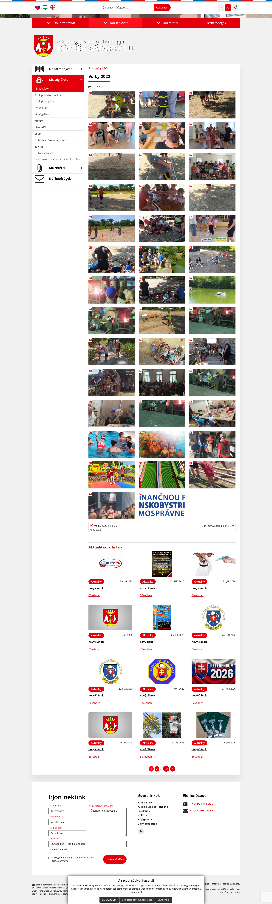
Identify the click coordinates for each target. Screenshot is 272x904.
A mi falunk (145, 802)
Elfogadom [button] (109, 899)
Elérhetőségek (216, 23)
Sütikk (237, 892)
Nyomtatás (211, 889)
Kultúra (39, 121)
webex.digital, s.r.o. (53, 890)
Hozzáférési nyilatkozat (229, 889)
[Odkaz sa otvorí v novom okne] (141, 831)
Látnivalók (41, 127)
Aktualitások (42, 88)
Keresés (164, 7)
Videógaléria (42, 114)
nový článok (96, 588)
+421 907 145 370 (201, 804)
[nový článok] (110, 564)
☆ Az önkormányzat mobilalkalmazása (57, 159)
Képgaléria (145, 819)
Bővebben (94, 595)
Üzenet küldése (115, 859)
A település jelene (45, 101)
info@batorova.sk (201, 810)
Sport (38, 133)
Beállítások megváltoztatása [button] (137, 899)
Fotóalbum (41, 108)
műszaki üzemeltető (63, 893)
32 (166, 769)
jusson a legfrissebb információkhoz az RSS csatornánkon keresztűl (65, 884)
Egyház (39, 146)
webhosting (37, 890)
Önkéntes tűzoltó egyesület (51, 140)
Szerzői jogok (226, 892)
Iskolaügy (144, 811)
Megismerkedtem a (73, 859)
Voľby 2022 (101, 68)
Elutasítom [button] (164, 899)
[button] (60, 23)
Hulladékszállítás (44, 153)
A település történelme (48, 95)
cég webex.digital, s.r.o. (42, 893)
